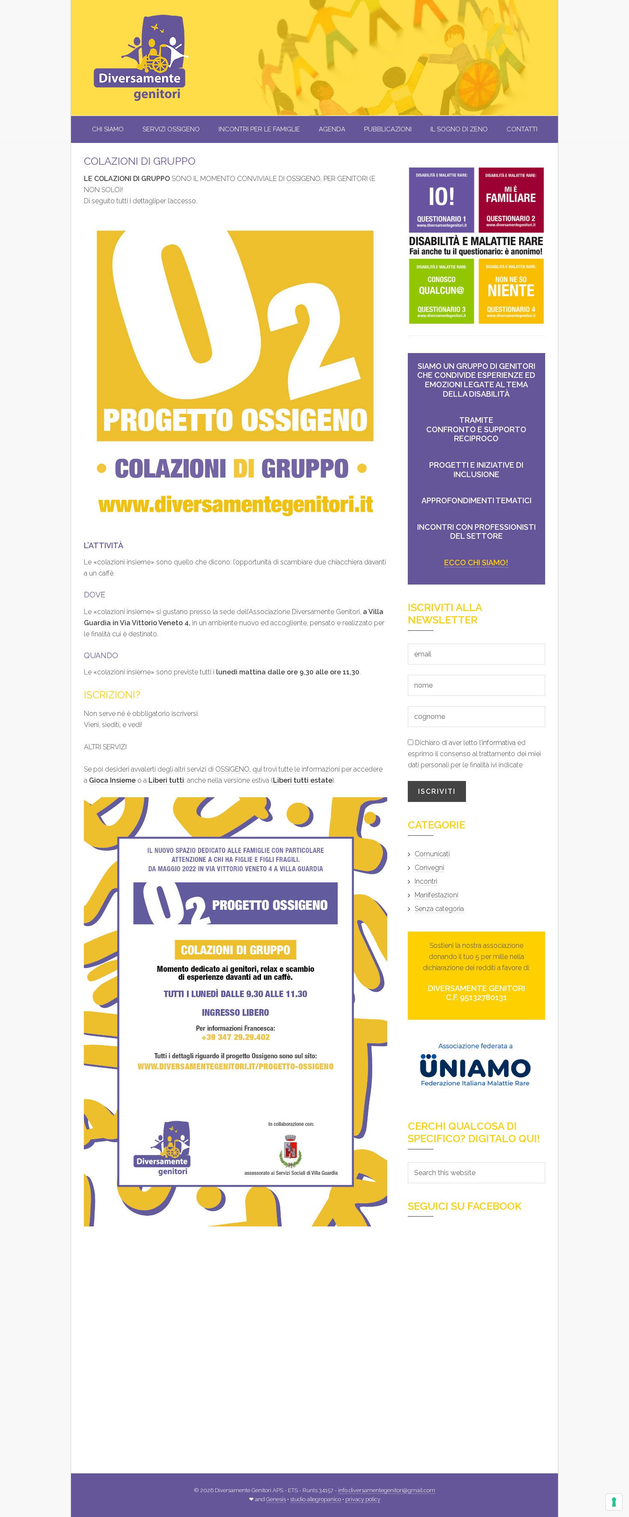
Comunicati (432, 854)
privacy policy (362, 1499)
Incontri (426, 881)
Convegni (429, 868)
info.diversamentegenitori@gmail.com (386, 1490)
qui (257, 769)
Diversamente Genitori (156, 58)
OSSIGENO (303, 179)
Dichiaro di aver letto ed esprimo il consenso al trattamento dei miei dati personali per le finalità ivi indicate (474, 754)
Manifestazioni (436, 895)
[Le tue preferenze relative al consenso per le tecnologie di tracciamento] (614, 1502)
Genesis (276, 1499)
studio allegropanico (315, 1499)
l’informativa (497, 743)
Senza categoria (439, 909)
